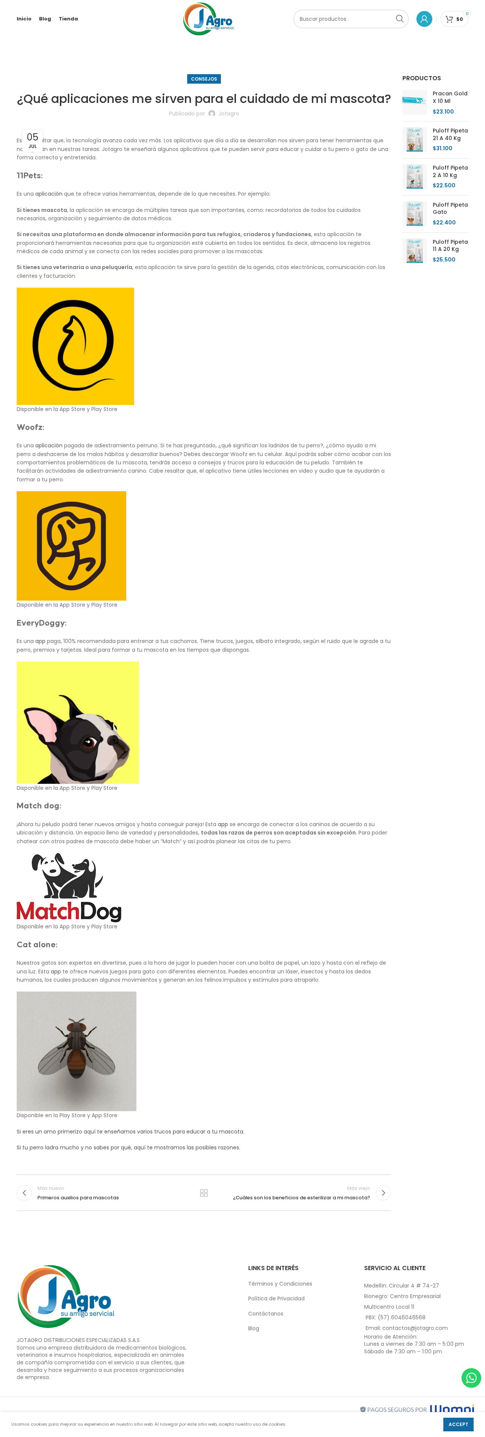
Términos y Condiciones (280, 1284)
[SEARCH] (399, 18)
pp (42, 641)
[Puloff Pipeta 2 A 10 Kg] (414, 177)
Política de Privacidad (276, 1298)
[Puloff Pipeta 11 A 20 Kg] (414, 251)
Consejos (204, 79)
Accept (458, 1424)
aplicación (49, 194)
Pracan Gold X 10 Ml (450, 97)
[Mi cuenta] (424, 18)
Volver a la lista (204, 1192)
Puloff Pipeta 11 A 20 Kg (450, 245)
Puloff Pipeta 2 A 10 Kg (450, 171)
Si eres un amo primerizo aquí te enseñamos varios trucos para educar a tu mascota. (130, 1131)
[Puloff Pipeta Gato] (414, 214)
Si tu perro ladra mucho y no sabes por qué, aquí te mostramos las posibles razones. (128, 1147)
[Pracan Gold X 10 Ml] (414, 102)
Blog (253, 1328)
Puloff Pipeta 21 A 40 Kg (450, 134)
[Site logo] (209, 18)
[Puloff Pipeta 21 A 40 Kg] (414, 140)
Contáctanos (265, 1313)
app (223, 824)
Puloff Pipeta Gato (450, 208)
